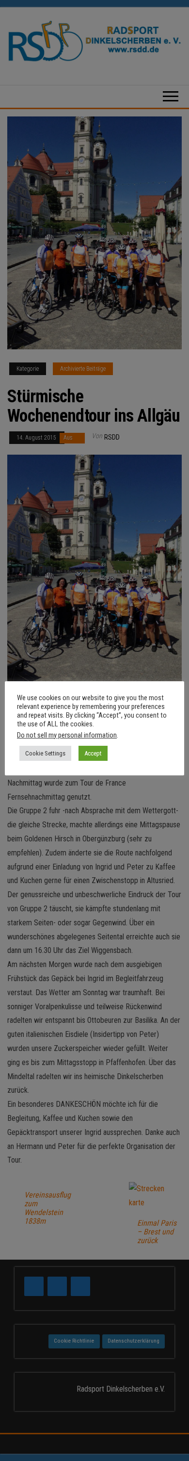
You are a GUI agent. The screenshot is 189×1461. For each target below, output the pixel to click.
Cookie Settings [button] (45, 753)
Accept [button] (93, 753)
